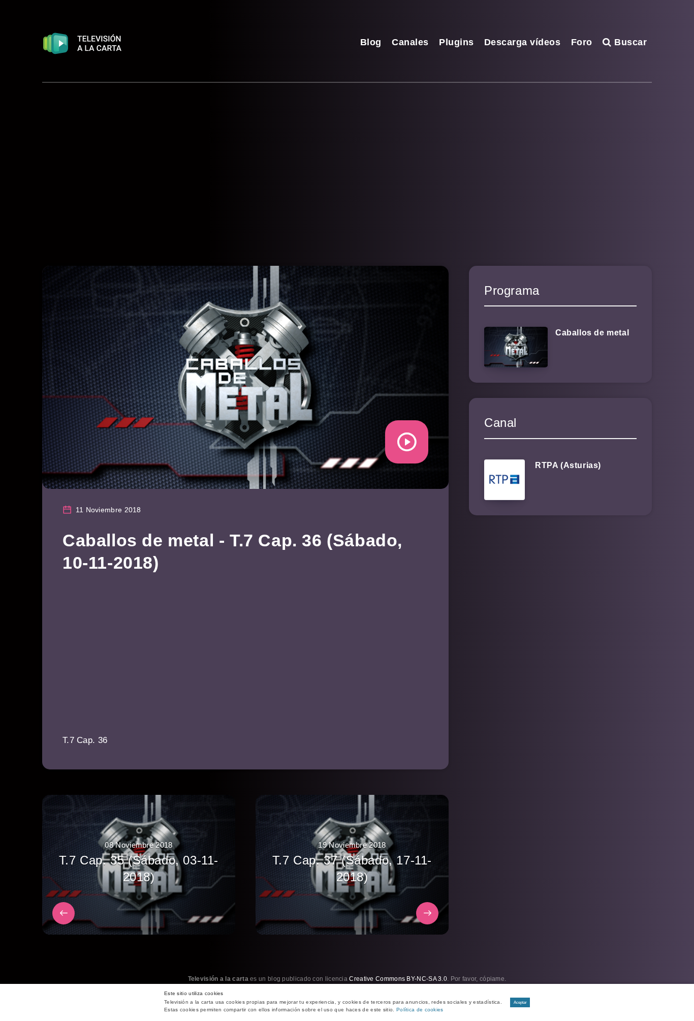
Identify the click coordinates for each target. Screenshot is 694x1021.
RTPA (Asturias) (568, 465)
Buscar (629, 42)
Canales (410, 42)
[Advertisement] (347, 159)
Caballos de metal (592, 332)
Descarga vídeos (522, 42)
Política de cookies (420, 1009)
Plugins (456, 42)
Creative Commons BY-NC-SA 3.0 (398, 978)
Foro (581, 42)
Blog (371, 42)
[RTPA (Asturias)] (504, 479)
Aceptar (520, 1002)
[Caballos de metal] (516, 347)
